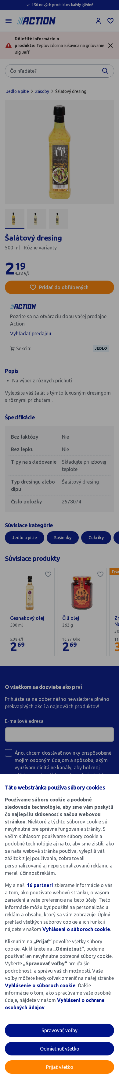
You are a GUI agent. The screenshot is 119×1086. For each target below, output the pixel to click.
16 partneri (40, 885)
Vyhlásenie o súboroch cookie (40, 985)
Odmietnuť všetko (59, 1048)
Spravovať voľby (59, 1030)
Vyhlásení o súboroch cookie (76, 929)
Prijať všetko (59, 1067)
